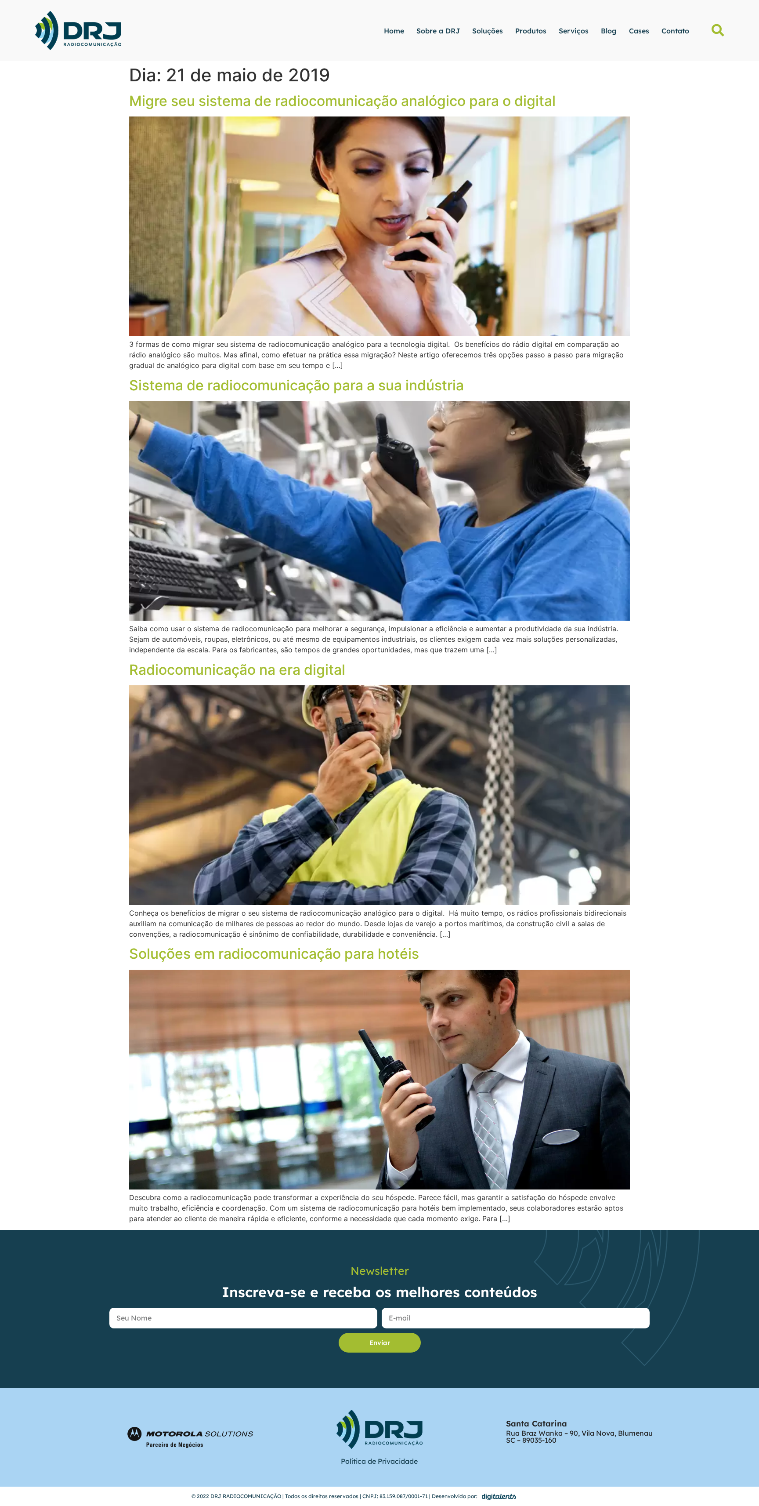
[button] (718, 30)
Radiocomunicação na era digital (237, 669)
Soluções (487, 30)
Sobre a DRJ (438, 30)
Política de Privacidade (379, 1461)
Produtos (530, 30)
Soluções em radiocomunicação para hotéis (274, 953)
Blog (609, 30)
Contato (675, 30)
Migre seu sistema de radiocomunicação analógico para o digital (342, 100)
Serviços (574, 30)
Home (394, 30)
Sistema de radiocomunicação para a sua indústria (296, 385)
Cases (639, 30)
